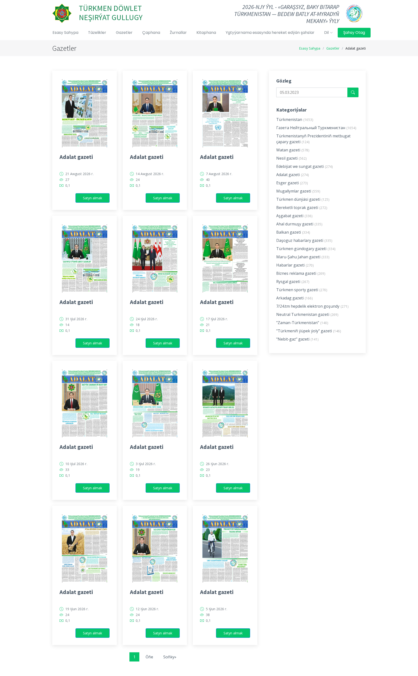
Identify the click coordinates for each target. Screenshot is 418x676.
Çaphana (151, 32)
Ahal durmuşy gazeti (299, 224)
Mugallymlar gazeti (298, 191)
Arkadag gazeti (294, 298)
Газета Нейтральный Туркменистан (316, 127)
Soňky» (169, 657)
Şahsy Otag (354, 32)
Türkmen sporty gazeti (301, 289)
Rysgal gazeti (292, 281)
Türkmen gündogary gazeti (306, 248)
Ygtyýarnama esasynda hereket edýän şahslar (270, 32)
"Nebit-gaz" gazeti (297, 339)
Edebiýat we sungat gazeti (304, 166)
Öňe (149, 657)
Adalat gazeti (76, 157)
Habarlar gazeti (295, 265)
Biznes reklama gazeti (300, 273)
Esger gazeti (292, 183)
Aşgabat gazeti (294, 215)
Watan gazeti (292, 150)
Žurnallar (178, 32)
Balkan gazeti (293, 232)
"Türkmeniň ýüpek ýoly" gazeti (308, 331)
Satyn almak (92, 198)
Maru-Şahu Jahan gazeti (302, 257)
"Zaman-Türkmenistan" (302, 322)
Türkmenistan (294, 119)
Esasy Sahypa (65, 32)
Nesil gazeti (291, 158)
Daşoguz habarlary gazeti (304, 240)
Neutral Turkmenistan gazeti (307, 314)
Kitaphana (206, 32)
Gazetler (124, 32)
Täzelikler (97, 32)
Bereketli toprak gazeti (301, 207)
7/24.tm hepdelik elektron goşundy (312, 306)
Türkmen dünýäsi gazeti (302, 199)
